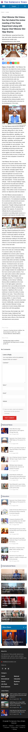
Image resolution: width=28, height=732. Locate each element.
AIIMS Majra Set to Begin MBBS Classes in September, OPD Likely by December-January (18, 703)
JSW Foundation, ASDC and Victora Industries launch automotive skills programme (18, 695)
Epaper (14, 6)
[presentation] (24, 627)
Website (5, 401)
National (13, 630)
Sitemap (15, 729)
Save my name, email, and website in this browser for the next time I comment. (13, 411)
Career (3, 681)
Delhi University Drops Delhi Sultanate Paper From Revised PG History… (17, 540)
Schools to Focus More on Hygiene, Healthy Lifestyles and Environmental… (18, 557)
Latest (7, 12)
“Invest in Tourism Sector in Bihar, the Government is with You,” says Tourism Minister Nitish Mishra (13, 332)
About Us (5, 725)
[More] (18, 63)
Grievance (6, 727)
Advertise (11, 725)
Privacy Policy (14, 727)
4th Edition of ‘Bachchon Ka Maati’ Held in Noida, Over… (16, 548)
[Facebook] (3, 63)
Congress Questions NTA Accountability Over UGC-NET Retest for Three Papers (17, 521)
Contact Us (22, 727)
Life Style (4, 684)
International (5, 679)
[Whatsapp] (16, 63)
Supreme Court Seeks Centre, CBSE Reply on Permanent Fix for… (17, 440)
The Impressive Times (10, 59)
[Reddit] (8, 63)
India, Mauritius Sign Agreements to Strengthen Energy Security (16, 430)
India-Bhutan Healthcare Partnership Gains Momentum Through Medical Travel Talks (17, 476)
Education (17, 679)
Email (5, 393)
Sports (16, 684)
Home (2, 12)
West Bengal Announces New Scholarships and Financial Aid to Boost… (17, 530)
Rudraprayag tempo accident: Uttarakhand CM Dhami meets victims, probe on (13, 342)
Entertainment (5, 686)
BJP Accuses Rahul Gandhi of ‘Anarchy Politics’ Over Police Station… (17, 449)
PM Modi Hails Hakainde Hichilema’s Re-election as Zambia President (16, 467)
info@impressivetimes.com (9, 661)
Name (5, 385)
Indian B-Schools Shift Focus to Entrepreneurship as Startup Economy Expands (18, 511)
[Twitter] (6, 63)
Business (17, 681)
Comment (6, 362)
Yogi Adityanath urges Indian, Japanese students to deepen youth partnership (17, 486)
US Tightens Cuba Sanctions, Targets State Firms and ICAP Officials (11, 603)
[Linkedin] (11, 63)
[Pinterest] (13, 63)
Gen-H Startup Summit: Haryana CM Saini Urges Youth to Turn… (18, 458)
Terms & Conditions (20, 725)
